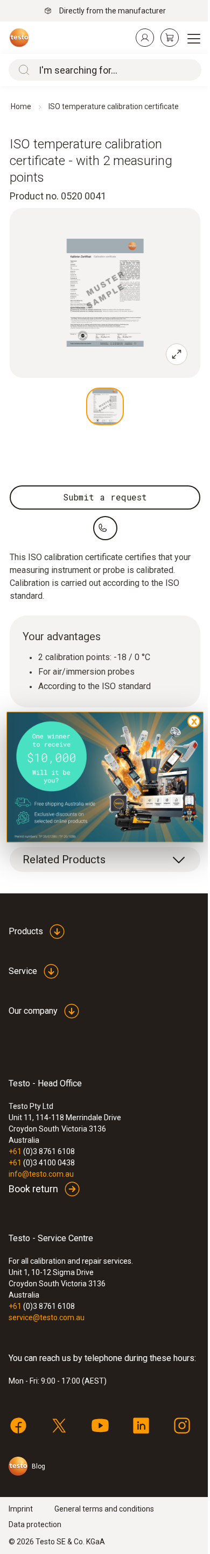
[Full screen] (176, 354)
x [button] (194, 720)
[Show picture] (105, 406)
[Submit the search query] (21, 69)
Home (21, 106)
